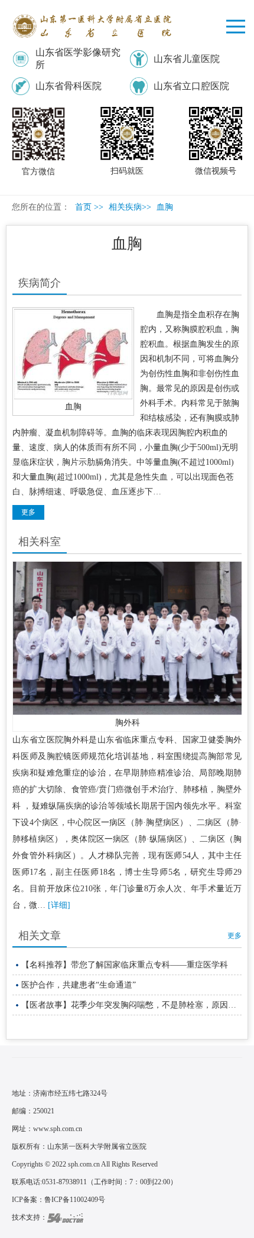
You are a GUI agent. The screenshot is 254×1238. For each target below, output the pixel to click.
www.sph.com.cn (57, 1129)
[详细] (59, 905)
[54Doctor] (65, 1217)
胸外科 (127, 722)
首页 (83, 207)
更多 (234, 935)
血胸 (73, 406)
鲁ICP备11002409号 (74, 1199)
